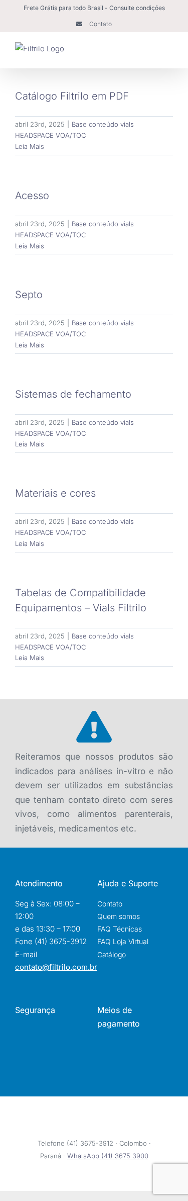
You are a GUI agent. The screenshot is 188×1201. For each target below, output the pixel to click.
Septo (29, 295)
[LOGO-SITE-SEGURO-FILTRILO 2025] (55, 1054)
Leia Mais (29, 146)
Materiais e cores (55, 493)
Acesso (32, 196)
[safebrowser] (55, 1028)
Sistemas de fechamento (73, 394)
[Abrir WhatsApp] (162, 1176)
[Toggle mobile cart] (151, 52)
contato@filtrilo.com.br (56, 967)
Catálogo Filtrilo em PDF (72, 96)
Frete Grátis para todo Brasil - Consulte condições (94, 8)
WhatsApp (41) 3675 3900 (107, 1156)
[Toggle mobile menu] (169, 52)
